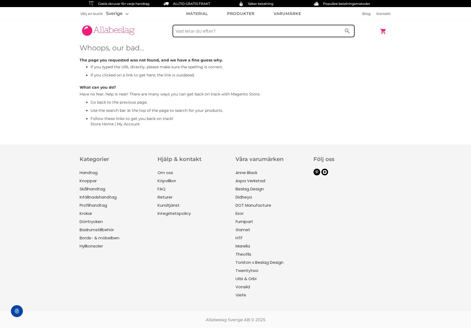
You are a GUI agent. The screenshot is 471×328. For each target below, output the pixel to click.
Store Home (102, 124)
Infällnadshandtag (98, 197)
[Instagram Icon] (324, 174)
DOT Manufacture (253, 205)
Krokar (86, 213)
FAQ (161, 189)
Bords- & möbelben (99, 238)
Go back (98, 102)
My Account (128, 124)
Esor (239, 213)
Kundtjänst (169, 205)
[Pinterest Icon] (316, 174)
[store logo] (108, 28)
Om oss (165, 172)
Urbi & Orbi (245, 278)
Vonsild (242, 287)
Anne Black (246, 172)
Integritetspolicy (174, 213)
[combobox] (264, 31)
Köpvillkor (167, 181)
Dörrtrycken (91, 221)
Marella (242, 246)
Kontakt (383, 13)
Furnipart (244, 221)
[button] (117, 13)
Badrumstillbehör (97, 230)
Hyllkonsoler (91, 246)
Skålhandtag (92, 189)
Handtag (89, 172)
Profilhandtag (93, 205)
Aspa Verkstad (250, 181)
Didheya (243, 197)
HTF (239, 238)
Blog (366, 13)
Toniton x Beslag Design (259, 262)
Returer (165, 197)
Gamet (242, 230)
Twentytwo (246, 270)
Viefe (240, 295)
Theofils (243, 254)
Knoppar (88, 181)
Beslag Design (249, 189)
